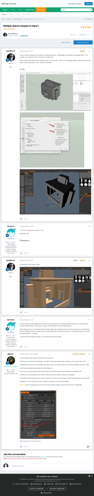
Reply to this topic (83, 42)
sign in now (43, 456)
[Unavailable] (38, 414)
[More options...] (89, 51)
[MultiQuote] (21, 219)
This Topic (83, 9)
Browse (5, 9)
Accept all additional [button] (36, 489)
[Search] (91, 9)
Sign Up (88, 3)
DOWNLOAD (41, 9)
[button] (47, 493)
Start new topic (65, 42)
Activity (13, 9)
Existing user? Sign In (75, 4)
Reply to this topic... (19, 466)
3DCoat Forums (8, 3)
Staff (18, 14)
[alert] (47, 485)
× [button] (92, 476)
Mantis (20, 9)
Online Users (26, 14)
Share (74, 34)
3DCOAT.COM (29, 9)
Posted (26, 51)
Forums (4, 14)
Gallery (12, 14)
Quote (26, 219)
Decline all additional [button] (57, 489)
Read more (57, 481)
